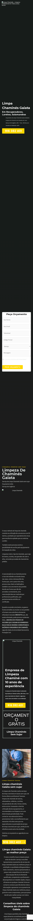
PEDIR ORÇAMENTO (12, 367)
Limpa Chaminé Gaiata (11, 780)
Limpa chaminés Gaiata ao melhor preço (16, 851)
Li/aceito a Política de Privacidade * (16, 359)
